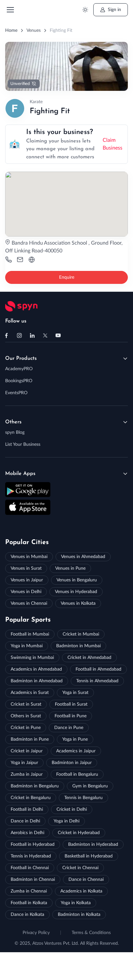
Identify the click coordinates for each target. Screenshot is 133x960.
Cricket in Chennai (80, 868)
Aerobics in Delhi (27, 833)
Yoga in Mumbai (27, 646)
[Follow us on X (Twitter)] (45, 335)
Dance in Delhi (25, 821)
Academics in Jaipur (76, 751)
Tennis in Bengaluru (83, 798)
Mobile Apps (20, 473)
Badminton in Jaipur (72, 762)
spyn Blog (15, 432)
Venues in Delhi (26, 591)
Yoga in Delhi (66, 821)
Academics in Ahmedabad (36, 669)
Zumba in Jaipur (27, 774)
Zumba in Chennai (29, 891)
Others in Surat (26, 716)
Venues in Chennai (29, 603)
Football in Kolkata (29, 903)
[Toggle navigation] (10, 10)
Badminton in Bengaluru (35, 786)
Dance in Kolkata (27, 914)
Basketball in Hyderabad (89, 856)
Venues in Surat (26, 568)
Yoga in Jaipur (24, 762)
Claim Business (112, 144)
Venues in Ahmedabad (83, 556)
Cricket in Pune (26, 727)
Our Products (21, 358)
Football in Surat (71, 704)
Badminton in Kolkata (79, 914)
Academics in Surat (30, 692)
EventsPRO (16, 393)
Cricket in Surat (26, 704)
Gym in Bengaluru (90, 786)
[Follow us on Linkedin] (32, 335)
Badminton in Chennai (33, 879)
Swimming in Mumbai (32, 657)
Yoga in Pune (75, 739)
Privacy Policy (36, 932)
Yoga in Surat (75, 692)
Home (11, 30)
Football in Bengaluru (77, 774)
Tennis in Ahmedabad (97, 681)
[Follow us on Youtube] (58, 335)
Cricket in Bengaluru (31, 798)
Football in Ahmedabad (98, 669)
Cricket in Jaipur (27, 751)
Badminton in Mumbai (78, 646)
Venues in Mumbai (29, 556)
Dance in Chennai (86, 879)
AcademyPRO (19, 369)
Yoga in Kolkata (76, 903)
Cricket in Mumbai (81, 634)
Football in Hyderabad (33, 844)
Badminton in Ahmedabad (37, 681)
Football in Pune (71, 716)
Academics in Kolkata (81, 891)
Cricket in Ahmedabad (89, 657)
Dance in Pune (68, 727)
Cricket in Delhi (71, 809)
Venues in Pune (70, 568)
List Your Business (22, 444)
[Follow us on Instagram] (19, 335)
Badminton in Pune (30, 739)
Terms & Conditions (91, 932)
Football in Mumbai (30, 634)
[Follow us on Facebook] (6, 335)
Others (13, 422)
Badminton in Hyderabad (93, 844)
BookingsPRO (18, 381)
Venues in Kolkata (78, 603)
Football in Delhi (27, 809)
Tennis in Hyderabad (31, 856)
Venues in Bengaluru (76, 580)
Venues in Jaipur (27, 580)
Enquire (66, 277)
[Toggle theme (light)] (85, 10)
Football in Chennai (30, 868)
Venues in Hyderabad (76, 591)
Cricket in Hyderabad (79, 833)
